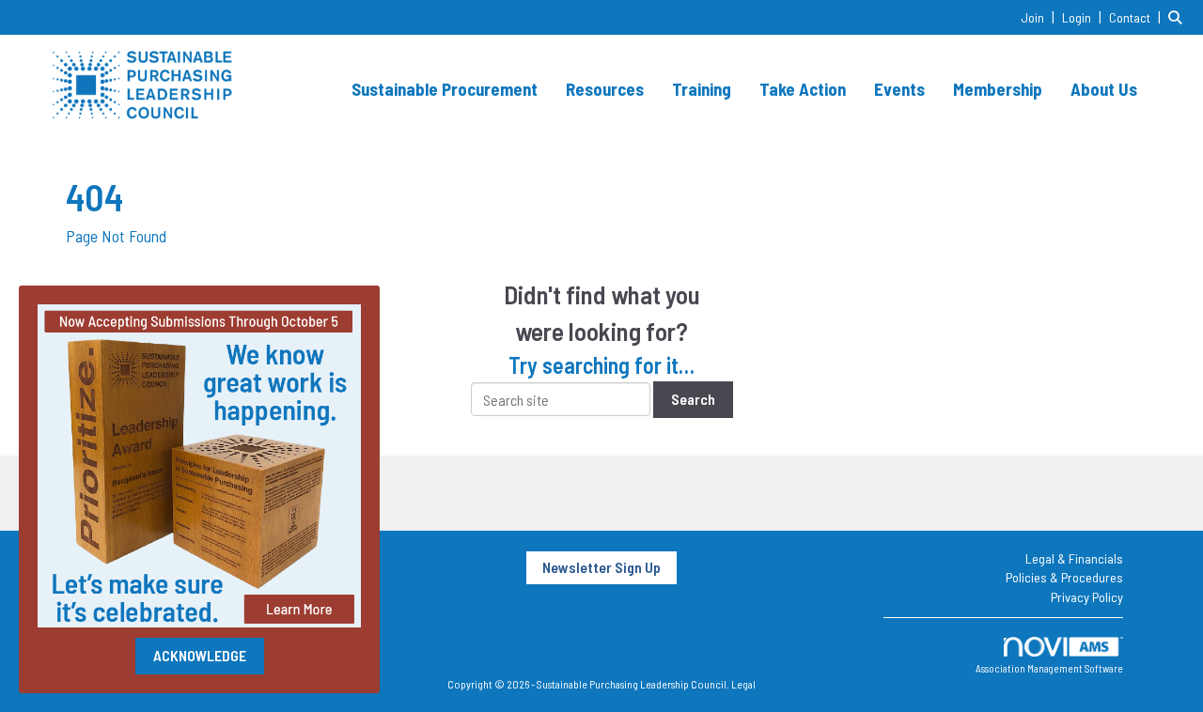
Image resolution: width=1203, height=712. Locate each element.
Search (693, 399)
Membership (997, 89)
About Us (1103, 89)
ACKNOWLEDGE (199, 655)
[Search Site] (1178, 16)
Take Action (802, 89)
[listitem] (1040, 16)
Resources (605, 89)
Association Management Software (1049, 668)
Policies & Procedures (1064, 577)
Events (899, 89)
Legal (743, 683)
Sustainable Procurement (445, 89)
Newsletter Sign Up (601, 567)
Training (701, 89)
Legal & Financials (1074, 558)
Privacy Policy (1087, 597)
